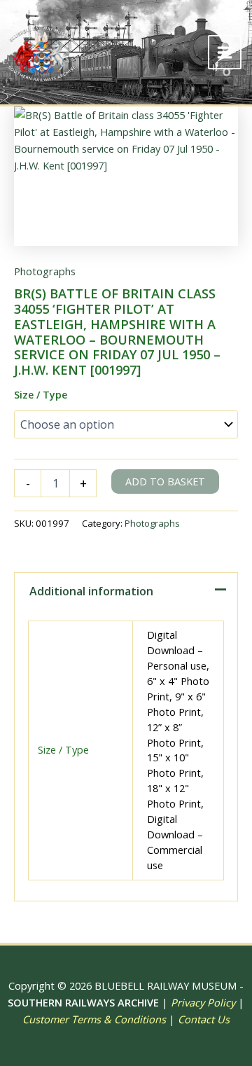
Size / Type (40, 394)
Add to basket (165, 481)
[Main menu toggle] (224, 52)
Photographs (45, 271)
